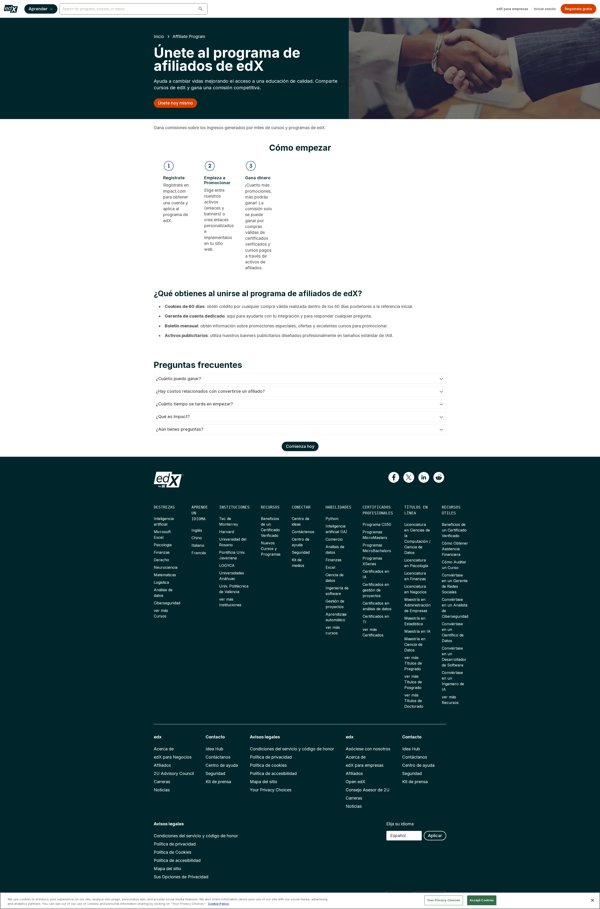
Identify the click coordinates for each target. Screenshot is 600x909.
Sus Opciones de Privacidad (181, 876)
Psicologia (163, 544)
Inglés (196, 530)
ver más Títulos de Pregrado (413, 663)
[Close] (592, 900)
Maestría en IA (417, 631)
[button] (200, 9)
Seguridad (301, 552)
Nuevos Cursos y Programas (271, 549)
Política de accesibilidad (273, 773)
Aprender (38, 8)
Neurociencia (165, 567)
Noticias (162, 789)
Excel (330, 567)
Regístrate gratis (578, 9)
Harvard (226, 531)
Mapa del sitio (263, 781)
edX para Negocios (172, 757)
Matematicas (165, 574)
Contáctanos (218, 757)
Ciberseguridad (167, 603)
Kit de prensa (218, 781)
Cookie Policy (218, 904)
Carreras (162, 781)
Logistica (161, 582)
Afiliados (162, 765)
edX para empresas (512, 9)
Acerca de (164, 748)
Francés (198, 552)
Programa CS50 (377, 524)
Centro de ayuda (222, 765)
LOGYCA (227, 565)
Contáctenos (303, 531)
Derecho (161, 559)
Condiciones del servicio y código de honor (292, 748)
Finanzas (162, 552)
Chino (196, 537)
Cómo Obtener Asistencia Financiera (455, 549)
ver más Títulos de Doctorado (413, 701)
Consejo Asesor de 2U (368, 789)
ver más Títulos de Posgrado (413, 682)
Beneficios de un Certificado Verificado (454, 530)
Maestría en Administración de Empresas (417, 605)
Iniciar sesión (545, 9)
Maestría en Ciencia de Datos (414, 644)
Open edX (355, 781)
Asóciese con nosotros (368, 748)
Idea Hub (214, 748)
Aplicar (435, 835)
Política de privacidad (271, 757)
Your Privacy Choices (270, 789)
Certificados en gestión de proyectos (376, 590)
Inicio (159, 36)
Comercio (334, 539)
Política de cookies (268, 765)
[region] (300, 900)
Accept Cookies (482, 900)
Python (332, 518)
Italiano (197, 545)
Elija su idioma (400, 823)
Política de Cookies (172, 852)
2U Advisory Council (174, 773)
